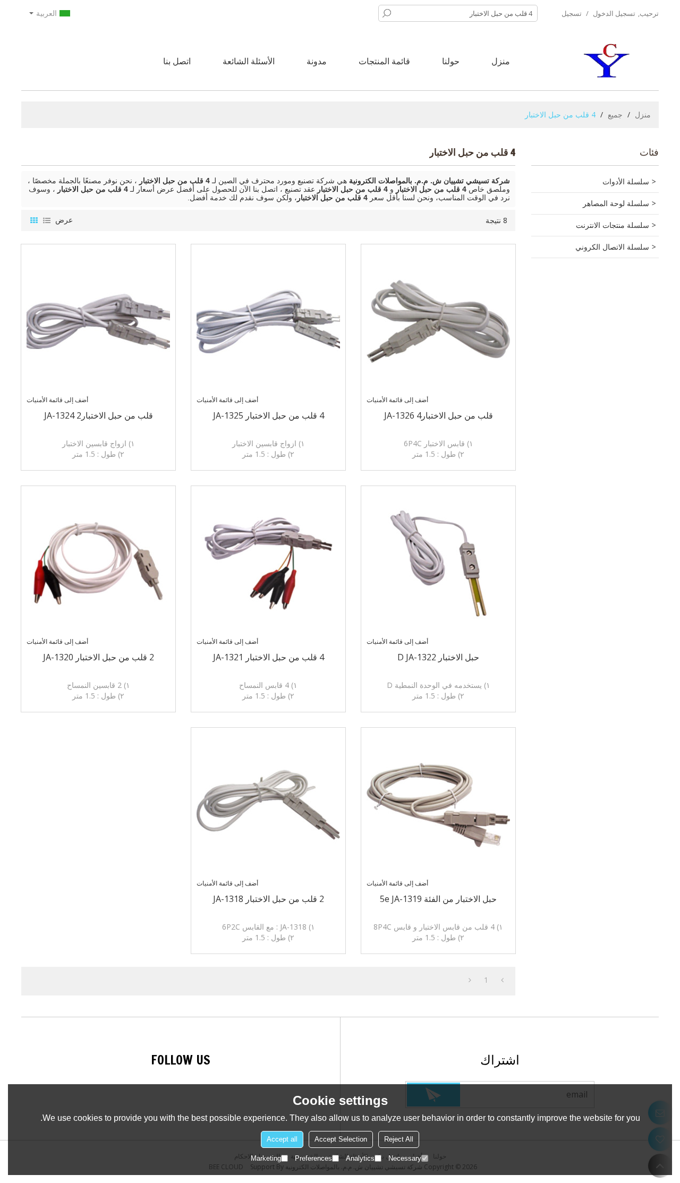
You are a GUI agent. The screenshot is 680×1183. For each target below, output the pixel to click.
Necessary (404, 1158)
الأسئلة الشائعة (249, 61)
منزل (500, 61)
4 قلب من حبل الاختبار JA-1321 (268, 657)
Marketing (266, 1158)
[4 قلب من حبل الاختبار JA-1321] (268, 563)
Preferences (313, 1158)
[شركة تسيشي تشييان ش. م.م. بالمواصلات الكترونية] (608, 61)
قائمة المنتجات (384, 61)
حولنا (451, 61)
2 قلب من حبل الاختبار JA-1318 (268, 899)
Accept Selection (340, 1139)
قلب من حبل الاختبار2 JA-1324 (98, 415)
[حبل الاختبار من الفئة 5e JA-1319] (438, 804)
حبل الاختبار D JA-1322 (438, 657)
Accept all (282, 1139)
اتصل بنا (177, 61)
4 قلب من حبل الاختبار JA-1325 (268, 415)
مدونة (317, 61)
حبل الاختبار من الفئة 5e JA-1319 (438, 899)
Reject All (398, 1139)
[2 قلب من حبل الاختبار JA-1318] (268, 804)
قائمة (46, 220)
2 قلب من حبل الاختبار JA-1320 (98, 657)
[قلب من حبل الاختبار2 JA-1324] (98, 321)
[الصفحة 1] (502, 980)
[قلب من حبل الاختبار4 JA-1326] (438, 321)
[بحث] (387, 13)
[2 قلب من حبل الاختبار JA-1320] (98, 563)
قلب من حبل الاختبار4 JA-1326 (438, 415)
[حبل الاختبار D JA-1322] (438, 563)
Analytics (360, 1158)
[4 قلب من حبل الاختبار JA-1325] (268, 321)
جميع (615, 114)
